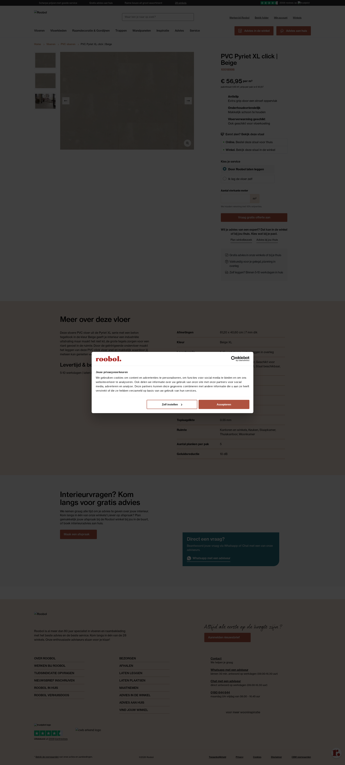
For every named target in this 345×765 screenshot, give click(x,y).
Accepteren (224, 404)
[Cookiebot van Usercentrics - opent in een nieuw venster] (233, 358)
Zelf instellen (170, 404)
